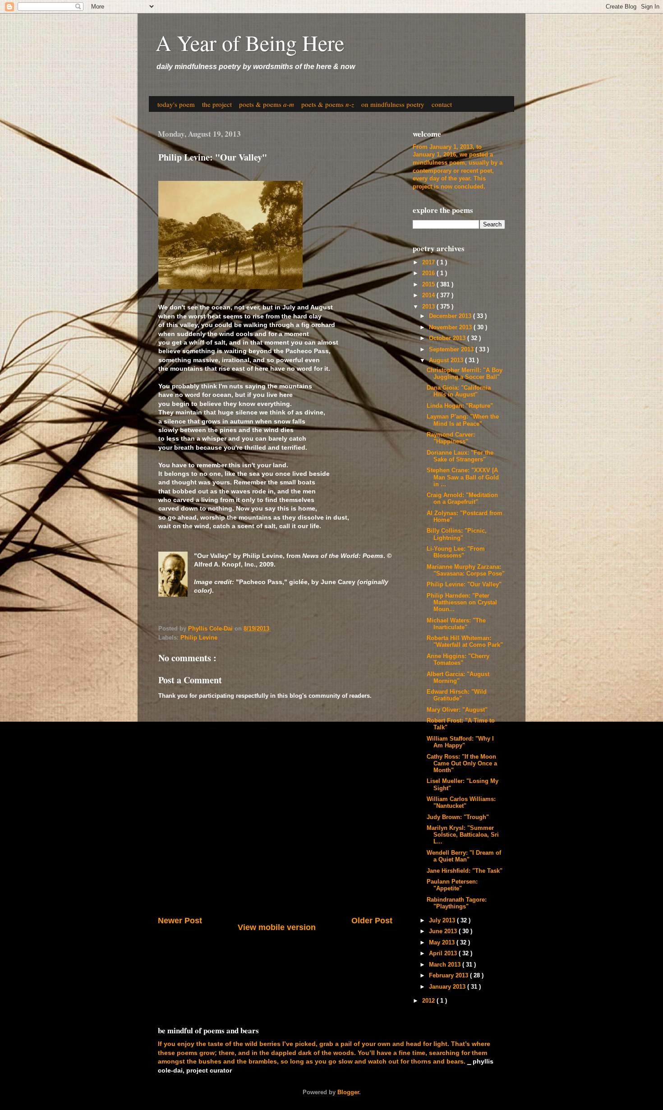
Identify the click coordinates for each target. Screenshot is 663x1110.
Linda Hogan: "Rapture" (460, 406)
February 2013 (449, 975)
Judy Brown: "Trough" (458, 817)
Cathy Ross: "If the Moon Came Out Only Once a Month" (462, 764)
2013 (429, 307)
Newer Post (180, 920)
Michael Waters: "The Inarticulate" (456, 624)
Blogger (348, 1092)
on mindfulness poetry (392, 104)
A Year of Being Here (250, 42)
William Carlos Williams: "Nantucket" (461, 802)
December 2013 (451, 316)
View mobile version (277, 927)
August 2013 (447, 360)
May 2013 (442, 943)
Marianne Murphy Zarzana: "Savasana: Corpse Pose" (466, 570)
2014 (429, 295)
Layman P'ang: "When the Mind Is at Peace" (463, 420)
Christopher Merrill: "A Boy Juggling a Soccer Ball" (464, 373)
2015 (429, 284)
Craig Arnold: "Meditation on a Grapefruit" (462, 498)
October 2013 (448, 338)
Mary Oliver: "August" (457, 710)
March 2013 (445, 965)
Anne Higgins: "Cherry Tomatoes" (458, 659)
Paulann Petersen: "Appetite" (452, 885)
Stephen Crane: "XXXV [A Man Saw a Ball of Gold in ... (463, 477)
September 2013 (452, 349)
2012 (429, 1001)
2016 (429, 273)
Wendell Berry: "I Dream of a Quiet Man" (464, 856)
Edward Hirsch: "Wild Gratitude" (457, 695)
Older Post (371, 920)
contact (442, 104)
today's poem (176, 104)
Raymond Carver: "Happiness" (451, 438)
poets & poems (266, 104)
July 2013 (443, 920)
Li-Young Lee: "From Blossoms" (456, 552)
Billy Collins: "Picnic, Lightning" (457, 534)
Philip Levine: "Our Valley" (464, 584)
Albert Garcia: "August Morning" (458, 677)
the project (217, 104)
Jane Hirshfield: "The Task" (464, 871)
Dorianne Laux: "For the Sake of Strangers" (460, 456)
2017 (429, 262)
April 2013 (444, 953)
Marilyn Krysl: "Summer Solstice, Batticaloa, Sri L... (463, 835)
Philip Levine (198, 638)
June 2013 (444, 931)
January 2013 (448, 987)
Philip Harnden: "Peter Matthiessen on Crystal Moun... (462, 603)
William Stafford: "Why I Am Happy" (460, 742)
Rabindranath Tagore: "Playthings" (457, 903)
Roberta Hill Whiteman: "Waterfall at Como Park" (465, 641)
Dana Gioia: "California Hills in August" (459, 391)
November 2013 (451, 327)
